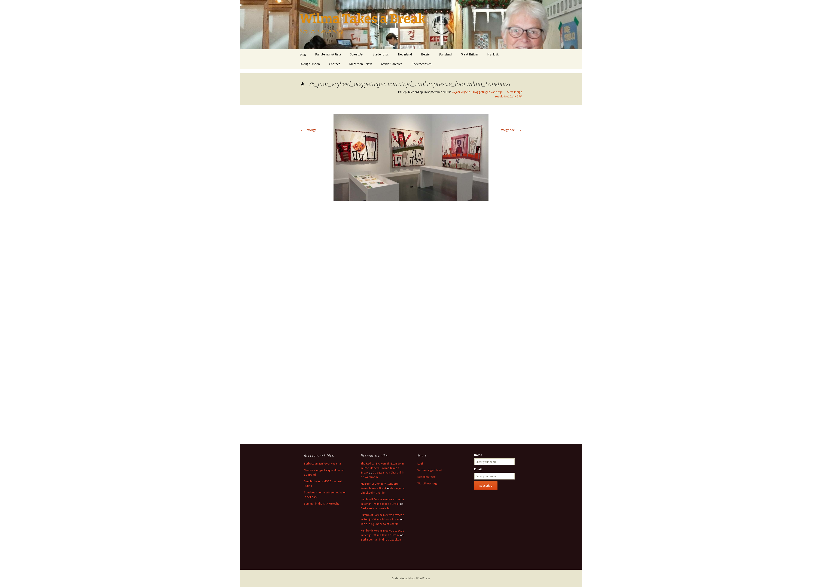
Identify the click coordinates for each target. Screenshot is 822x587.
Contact (334, 64)
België (425, 54)
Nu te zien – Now (360, 64)
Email (478, 469)
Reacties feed (426, 477)
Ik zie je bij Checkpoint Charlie (380, 524)
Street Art (356, 54)
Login (420, 463)
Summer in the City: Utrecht (321, 503)
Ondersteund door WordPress (411, 578)
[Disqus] (411, 268)
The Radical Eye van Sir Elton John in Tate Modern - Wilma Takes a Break (382, 468)
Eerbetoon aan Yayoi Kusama (322, 463)
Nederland (405, 54)
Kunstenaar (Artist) (328, 54)
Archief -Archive (391, 64)
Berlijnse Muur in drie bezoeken (381, 539)
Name (478, 455)
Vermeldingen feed (429, 470)
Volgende (511, 130)
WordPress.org (427, 483)
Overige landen (310, 64)
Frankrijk (493, 54)
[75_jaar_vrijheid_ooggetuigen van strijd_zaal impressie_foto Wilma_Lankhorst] (411, 157)
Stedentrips (381, 54)
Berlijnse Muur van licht (375, 508)
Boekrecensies (421, 64)
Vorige (308, 130)
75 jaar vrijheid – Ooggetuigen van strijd (477, 92)
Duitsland (445, 54)
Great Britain (469, 54)
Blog (303, 54)
